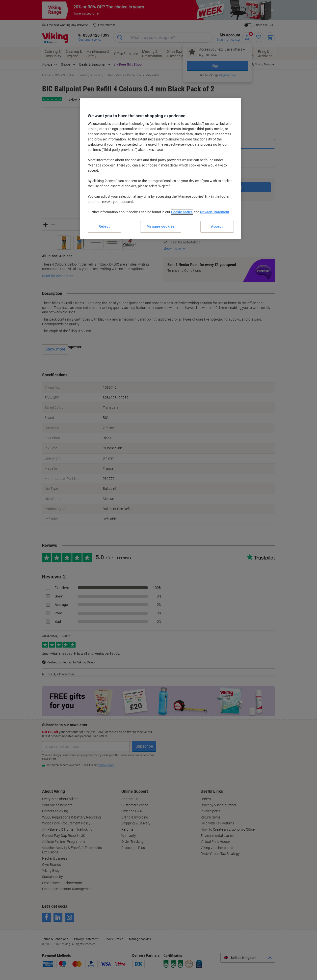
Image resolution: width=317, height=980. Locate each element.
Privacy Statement (214, 212)
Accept (217, 226)
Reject (104, 226)
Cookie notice (182, 212)
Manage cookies (161, 226)
